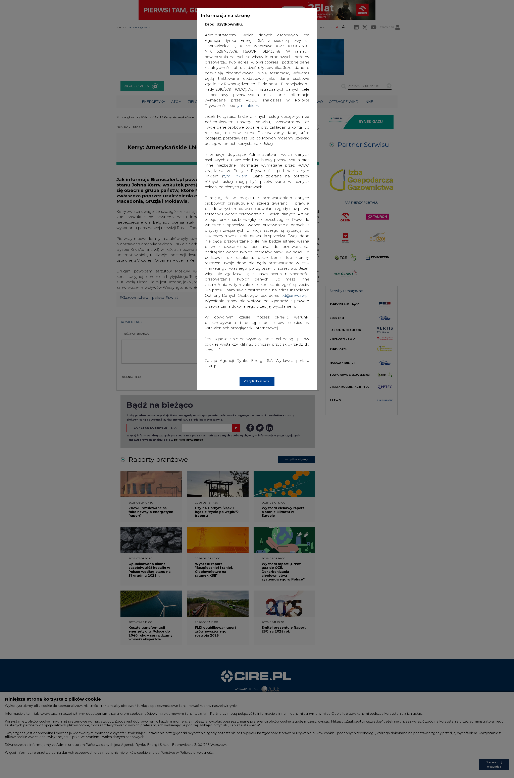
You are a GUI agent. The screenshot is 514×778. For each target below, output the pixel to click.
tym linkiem (235, 176)
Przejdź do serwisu (257, 381)
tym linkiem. (247, 105)
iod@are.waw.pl (294, 295)
